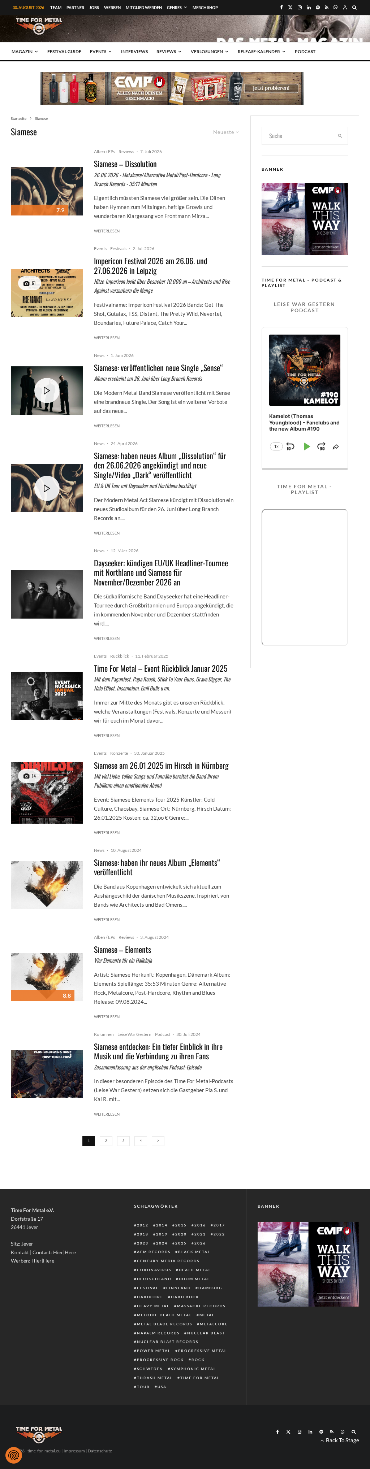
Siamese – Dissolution (125, 163)
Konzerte (119, 753)
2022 (219, 1234)
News (99, 355)
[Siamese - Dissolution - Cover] (47, 191)
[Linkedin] (308, 7)
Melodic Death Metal (164, 1315)
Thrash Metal (155, 1378)
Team (55, 7)
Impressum (74, 1450)
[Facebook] (281, 7)
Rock (198, 1359)
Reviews (166, 51)
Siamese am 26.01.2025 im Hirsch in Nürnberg (161, 765)
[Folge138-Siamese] (47, 1074)
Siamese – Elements (122, 949)
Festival (148, 1288)
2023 (143, 1243)
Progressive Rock (160, 1359)
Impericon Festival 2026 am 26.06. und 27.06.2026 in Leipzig (150, 265)
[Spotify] (317, 7)
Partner (75, 7)
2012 (143, 1225)
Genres (174, 7)
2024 (162, 1243)
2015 (181, 1225)
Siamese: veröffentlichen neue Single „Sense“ (158, 367)
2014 (162, 1225)
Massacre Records (201, 1306)
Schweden (150, 1368)
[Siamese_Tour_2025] (47, 793)
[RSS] (326, 7)
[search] (340, 135)
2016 (200, 1225)
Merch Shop (205, 7)
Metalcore (214, 1324)
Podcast (305, 51)
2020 (181, 1234)
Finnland (178, 1288)
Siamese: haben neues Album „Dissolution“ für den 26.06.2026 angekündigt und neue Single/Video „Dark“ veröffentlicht (160, 465)
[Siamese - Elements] (47, 885)
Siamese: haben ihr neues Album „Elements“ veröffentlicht (157, 867)
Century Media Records (168, 1261)
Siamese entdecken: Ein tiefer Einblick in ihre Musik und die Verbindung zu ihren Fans (158, 1051)
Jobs (94, 7)
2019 (162, 1234)
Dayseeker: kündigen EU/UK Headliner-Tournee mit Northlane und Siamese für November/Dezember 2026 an (161, 572)
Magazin (22, 51)
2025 (181, 1243)
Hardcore (150, 1297)
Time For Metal (200, 1378)
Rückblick (119, 656)
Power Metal (154, 1350)
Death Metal (195, 1270)
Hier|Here (64, 1252)
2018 (143, 1234)
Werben (112, 7)
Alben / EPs (104, 151)
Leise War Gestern (134, 1034)
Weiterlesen (107, 230)
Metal (207, 1315)
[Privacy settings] (13, 1455)
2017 (219, 1225)
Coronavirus (154, 1270)
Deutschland (154, 1279)
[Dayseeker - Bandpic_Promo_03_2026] (47, 594)
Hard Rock (185, 1297)
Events (98, 51)
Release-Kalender (259, 51)
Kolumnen (104, 1034)
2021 (200, 1234)
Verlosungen (207, 51)
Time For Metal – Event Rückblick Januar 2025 (160, 668)
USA (162, 1387)
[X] (290, 7)
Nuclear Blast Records (167, 1341)
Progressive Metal (202, 1350)
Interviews (134, 51)
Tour (143, 1387)
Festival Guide (64, 51)
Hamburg (210, 1288)
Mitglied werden (144, 7)
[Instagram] (299, 7)
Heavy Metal (153, 1306)
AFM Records (154, 1252)
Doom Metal (194, 1279)
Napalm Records (158, 1333)
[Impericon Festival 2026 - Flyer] (47, 293)
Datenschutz (100, 1450)
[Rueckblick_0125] (47, 696)
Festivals (118, 248)
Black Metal (194, 1252)
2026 (200, 1243)
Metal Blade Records (164, 1324)
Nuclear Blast (206, 1333)
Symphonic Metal (193, 1368)
